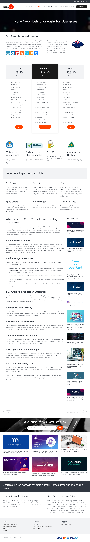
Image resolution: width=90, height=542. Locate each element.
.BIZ (24, 501)
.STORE (64, 512)
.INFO (13, 503)
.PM (16, 504)
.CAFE (54, 510)
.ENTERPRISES (80, 503)
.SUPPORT (68, 501)
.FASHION (65, 510)
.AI (74, 506)
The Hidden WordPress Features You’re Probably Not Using (75, 343)
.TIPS (63, 501)
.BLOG (78, 506)
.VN (35, 504)
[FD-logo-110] (8, 6)
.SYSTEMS (59, 504)
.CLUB (66, 508)
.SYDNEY (11, 506)
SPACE (81, 504)
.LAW (82, 510)
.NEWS (54, 512)
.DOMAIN (49, 503)
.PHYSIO (70, 506)
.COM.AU (12, 501)
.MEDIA (72, 510)
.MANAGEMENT (51, 504)
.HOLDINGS (57, 501)
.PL (38, 504)
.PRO (62, 508)
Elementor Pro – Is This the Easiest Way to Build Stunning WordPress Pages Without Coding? (44, 474)
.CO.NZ (38, 503)
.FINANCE (77, 512)
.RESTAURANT (77, 508)
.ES (34, 503)
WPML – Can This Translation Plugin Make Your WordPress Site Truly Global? (14, 473)
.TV (38, 501)
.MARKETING (70, 512)
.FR (22, 504)
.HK (31, 503)
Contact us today (66, 524)
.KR (4, 506)
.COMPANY (50, 501)
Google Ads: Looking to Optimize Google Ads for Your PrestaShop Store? (75, 231)
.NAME (9, 503)
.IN (16, 506)
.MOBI (4, 503)
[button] (31, 6)
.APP (53, 508)
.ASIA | (35, 501)
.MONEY (64, 506)
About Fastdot (36, 528)
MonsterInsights (71, 305)
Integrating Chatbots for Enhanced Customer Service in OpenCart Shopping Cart (74, 276)
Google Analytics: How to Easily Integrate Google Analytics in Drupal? (75, 250)
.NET (21, 501)
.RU (10, 504)
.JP (40, 504)
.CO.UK (6, 504)
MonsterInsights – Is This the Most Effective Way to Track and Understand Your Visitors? (44, 451)
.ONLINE (58, 506)
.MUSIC (83, 506)
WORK (49, 506)
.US (22, 503)
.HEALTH (59, 510)
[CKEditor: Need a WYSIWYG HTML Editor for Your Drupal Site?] (75, 286)
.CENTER (65, 503)
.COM (4, 501)
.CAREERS (74, 501)
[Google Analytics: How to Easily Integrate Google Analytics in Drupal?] (75, 242)
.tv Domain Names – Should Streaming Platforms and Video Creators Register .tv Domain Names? (75, 365)
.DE (42, 503)
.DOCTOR (49, 510)
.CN (25, 504)
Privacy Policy (6, 528)
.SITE (85, 504)
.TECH (58, 512)
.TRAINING (81, 501)
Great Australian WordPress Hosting (42, 526)
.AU (8, 501)
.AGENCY (77, 510)
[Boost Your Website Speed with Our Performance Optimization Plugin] (75, 375)
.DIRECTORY (72, 503)
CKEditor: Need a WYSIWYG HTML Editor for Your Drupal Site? (74, 295)
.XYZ (82, 512)
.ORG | (19, 503)
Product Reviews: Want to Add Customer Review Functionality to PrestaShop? (75, 399)
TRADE (76, 504)
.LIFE (71, 508)
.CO (17, 501)
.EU (31, 501)
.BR (7, 506)
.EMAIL (55, 503)
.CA (28, 504)
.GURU (60, 503)
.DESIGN (49, 512)
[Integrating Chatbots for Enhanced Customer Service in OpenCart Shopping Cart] (75, 264)
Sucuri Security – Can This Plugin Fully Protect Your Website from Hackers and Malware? (74, 473)
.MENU (65, 504)
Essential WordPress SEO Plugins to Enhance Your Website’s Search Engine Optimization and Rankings (75, 327)
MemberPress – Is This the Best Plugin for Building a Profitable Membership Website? (15, 451)
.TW (19, 504)
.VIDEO (48, 508)
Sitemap (5, 530)
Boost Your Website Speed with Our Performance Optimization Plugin (75, 383)
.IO (82, 508)
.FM (28, 503)
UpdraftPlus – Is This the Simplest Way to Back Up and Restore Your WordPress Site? (74, 450)
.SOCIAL (58, 508)
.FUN (53, 506)
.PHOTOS (70, 504)
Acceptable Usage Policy (9, 526)
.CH (32, 504)
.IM (13, 504)
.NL (25, 503)
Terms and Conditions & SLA (10, 524)
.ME (28, 501)
